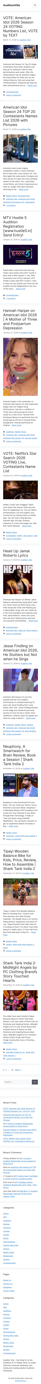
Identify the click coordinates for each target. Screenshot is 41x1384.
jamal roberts (32, 630)
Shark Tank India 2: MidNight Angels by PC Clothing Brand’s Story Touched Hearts (20, 972)
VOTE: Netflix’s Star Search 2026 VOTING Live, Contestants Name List (20, 462)
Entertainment (24, 196)
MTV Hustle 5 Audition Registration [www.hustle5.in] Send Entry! (17, 226)
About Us (7, 1280)
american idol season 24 (13, 202)
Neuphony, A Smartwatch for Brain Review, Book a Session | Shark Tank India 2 (19, 755)
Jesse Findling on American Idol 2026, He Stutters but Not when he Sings (20, 652)
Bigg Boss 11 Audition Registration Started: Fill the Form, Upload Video (20, 1193)
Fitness (6, 1249)
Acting (6, 1214)
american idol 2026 (26, 199)
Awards (6, 1224)
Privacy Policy (9, 1291)
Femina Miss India (10, 1245)
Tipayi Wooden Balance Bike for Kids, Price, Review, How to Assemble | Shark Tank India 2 (20, 860)
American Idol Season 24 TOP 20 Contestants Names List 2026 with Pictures (20, 116)
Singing (30, 725)
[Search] (35, 1082)
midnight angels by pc (15, 1052)
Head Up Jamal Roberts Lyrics (16, 553)
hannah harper (31, 438)
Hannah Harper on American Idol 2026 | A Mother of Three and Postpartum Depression (20, 319)
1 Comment (11, 205)
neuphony (10, 836)
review (8, 944)
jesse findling (30, 731)
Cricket (6, 1235)
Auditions (10, 432)
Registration (8, 1256)
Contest (6, 1231)
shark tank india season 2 (26, 836)
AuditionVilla (11, 5)
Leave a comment (13, 95)
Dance (6, 1238)
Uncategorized (12, 92)
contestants (30, 202)
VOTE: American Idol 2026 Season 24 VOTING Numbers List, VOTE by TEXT (20, 26)
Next (18, 1070)
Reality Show (11, 196)
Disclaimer (7, 1287)
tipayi (5, 948)
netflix (19, 536)
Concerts (7, 1228)
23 (12, 1070)
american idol (11, 199)
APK (5, 1217)
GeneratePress (20, 1381)
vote (35, 536)
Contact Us (8, 1284)
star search (28, 536)
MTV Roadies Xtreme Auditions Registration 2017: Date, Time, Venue (20, 1185)
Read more (32, 85)
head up (21, 630)
